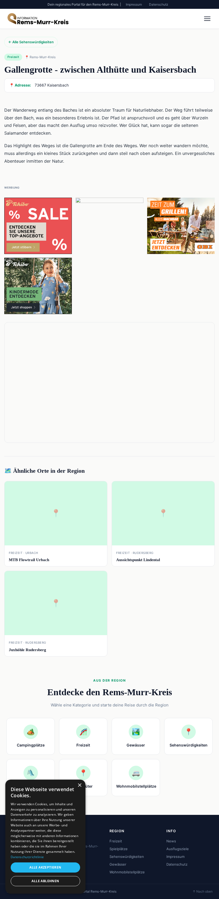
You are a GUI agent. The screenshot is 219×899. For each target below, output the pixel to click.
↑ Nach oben (203, 891)
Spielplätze (119, 849)
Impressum (134, 4)
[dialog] (45, 837)
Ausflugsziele (177, 849)
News (171, 841)
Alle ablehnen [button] (45, 881)
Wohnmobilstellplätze (127, 872)
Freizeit (116, 841)
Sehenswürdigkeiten (127, 856)
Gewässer (118, 864)
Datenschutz (158, 4)
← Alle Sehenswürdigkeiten (31, 42)
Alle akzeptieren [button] (45, 867)
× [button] (79, 785)
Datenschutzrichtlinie (27, 857)
